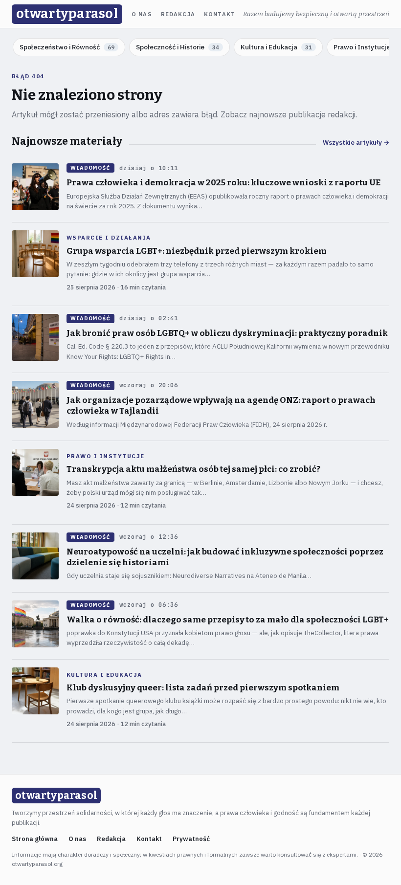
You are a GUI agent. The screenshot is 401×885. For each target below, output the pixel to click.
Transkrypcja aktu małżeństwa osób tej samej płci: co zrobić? (193, 469)
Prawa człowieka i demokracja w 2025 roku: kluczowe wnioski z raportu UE (223, 182)
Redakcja (178, 14)
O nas (142, 14)
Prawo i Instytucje (106, 456)
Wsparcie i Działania (109, 238)
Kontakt (219, 14)
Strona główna (35, 839)
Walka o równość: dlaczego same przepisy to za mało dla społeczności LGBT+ (228, 620)
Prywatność (191, 839)
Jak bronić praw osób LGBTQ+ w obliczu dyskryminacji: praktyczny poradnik (227, 333)
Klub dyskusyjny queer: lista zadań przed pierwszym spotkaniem (203, 688)
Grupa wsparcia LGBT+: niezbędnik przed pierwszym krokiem (197, 251)
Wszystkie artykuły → (356, 142)
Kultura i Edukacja (104, 675)
